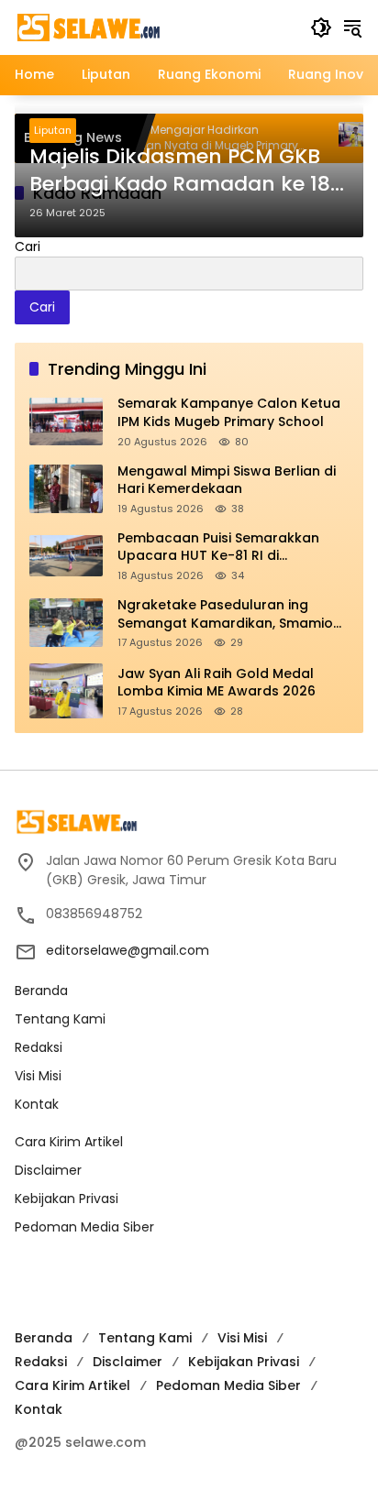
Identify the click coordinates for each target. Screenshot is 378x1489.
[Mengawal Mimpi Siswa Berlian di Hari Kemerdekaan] (66, 489)
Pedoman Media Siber (84, 1227)
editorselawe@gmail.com (127, 950)
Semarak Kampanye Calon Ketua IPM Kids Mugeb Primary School (228, 413)
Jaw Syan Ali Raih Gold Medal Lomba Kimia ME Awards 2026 (216, 683)
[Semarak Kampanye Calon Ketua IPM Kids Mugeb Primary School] (66, 421)
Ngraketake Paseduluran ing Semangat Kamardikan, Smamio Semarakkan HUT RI (225, 614)
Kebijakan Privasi (66, 1198)
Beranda (41, 990)
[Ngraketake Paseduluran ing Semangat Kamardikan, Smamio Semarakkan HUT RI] (66, 622)
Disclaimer (48, 1170)
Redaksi (38, 1047)
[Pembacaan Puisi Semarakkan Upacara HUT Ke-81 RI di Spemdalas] (66, 555)
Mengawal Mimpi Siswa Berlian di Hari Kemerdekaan (226, 480)
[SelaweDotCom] (153, 26)
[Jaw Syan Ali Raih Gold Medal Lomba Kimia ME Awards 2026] (66, 690)
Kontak (37, 1104)
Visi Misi (38, 1076)
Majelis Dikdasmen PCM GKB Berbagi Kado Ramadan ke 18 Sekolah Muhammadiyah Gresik (179, 171)
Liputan (53, 130)
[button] (321, 27)
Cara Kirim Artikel (69, 1142)
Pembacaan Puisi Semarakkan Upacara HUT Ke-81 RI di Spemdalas (218, 547)
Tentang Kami (60, 1019)
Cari (27, 246)
